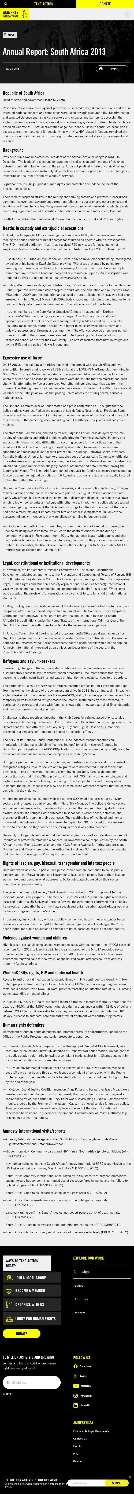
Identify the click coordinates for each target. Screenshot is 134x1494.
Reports (79, 1313)
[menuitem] (5, 4)
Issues (78, 1285)
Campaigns (82, 1271)
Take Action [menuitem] (43, 3)
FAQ (75, 1453)
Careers (77, 1461)
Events (77, 1446)
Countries (81, 1299)
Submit (7, 1393)
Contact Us (80, 1438)
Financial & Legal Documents (91, 1431)
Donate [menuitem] (116, 4)
